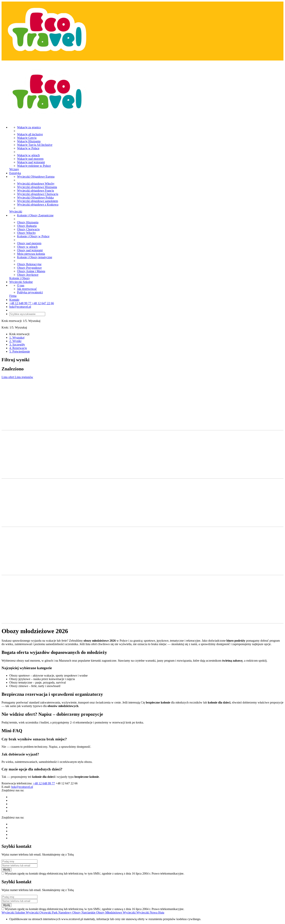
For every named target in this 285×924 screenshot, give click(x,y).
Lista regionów (24, 377)
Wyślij (6, 869)
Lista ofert (8, 377)
